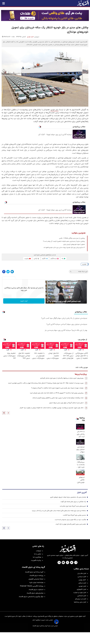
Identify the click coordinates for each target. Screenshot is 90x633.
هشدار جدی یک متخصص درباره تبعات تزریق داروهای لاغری (68, 497)
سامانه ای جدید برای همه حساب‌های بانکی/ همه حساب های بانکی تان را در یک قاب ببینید (59, 511)
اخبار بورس (82, 580)
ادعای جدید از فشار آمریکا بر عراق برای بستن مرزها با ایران (66, 403)
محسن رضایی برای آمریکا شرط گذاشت (74, 515)
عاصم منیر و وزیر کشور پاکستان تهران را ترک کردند (71, 524)
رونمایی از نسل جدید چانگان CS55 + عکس (72, 238)
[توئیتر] (8, 271)
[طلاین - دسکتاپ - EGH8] (45, 15)
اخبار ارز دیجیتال (80, 599)
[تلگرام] (12, 271)
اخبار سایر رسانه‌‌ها (80, 602)
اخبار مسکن (82, 583)
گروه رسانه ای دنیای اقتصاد (34, 572)
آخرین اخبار (82, 492)
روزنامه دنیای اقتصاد (36, 575)
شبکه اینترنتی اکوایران (36, 579)
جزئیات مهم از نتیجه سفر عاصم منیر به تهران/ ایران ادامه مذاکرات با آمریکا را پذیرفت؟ (57, 388)
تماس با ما (37, 554)
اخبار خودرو (30, 37)
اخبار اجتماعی (81, 596)
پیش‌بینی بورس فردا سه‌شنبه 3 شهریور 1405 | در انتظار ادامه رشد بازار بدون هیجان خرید (56, 393)
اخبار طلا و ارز (81, 573)
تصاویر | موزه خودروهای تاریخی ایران (74, 244)
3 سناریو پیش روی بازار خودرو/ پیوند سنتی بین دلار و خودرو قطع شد (64, 247)
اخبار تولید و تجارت (79, 592)
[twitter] (71, 563)
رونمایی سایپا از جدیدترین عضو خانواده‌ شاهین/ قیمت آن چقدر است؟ (64, 241)
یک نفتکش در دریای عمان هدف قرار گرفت (73, 502)
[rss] (59, 563)
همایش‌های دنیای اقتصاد (35, 593)
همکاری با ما (37, 557)
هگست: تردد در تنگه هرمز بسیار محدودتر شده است (70, 520)
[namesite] (83, 3)
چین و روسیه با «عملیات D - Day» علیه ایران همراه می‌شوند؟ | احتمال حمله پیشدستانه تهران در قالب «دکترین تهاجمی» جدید (45, 383)
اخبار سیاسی (82, 577)
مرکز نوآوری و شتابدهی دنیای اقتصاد (31, 597)
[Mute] (50, 302)
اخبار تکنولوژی (81, 589)
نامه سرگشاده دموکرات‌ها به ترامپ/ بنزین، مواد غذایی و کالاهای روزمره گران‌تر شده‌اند (57, 398)
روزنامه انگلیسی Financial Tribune (31, 586)
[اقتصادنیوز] (67, 549)
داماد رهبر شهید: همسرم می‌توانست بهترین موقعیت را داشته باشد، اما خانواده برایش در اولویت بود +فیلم (51, 408)
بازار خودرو (54, 109)
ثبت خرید (23, 301)
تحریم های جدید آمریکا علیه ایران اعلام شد (73, 506)
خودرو (84, 264)
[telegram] (63, 563)
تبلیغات (38, 551)
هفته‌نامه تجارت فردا (36, 583)
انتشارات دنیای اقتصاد (36, 590)
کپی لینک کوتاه (82, 271)
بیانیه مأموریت (36, 560)
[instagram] (67, 563)
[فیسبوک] (3, 271)
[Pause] (47, 302)
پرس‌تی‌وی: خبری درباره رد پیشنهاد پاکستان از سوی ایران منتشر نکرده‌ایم (61, 378)
